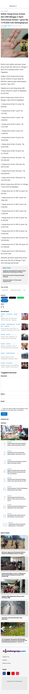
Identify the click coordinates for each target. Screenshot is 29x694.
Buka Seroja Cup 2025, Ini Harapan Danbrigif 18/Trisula (10, 329)
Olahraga (6, 326)
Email (3, 401)
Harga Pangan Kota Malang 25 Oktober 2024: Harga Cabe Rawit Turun (16, 499)
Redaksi (5, 660)
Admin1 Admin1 (7, 25)
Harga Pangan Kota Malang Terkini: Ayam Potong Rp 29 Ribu (10, 366)
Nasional (8, 334)
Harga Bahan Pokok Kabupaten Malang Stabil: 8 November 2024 (10, 358)
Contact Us (6, 656)
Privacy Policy (7, 663)
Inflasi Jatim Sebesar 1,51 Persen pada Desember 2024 (9, 337)
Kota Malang (9, 314)
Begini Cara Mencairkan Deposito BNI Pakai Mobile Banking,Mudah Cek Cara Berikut (16, 472)
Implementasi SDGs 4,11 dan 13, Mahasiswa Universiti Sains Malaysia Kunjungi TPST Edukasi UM (13, 575)
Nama (3, 394)
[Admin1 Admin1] (3, 307)
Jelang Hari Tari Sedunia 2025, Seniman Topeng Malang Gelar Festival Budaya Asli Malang (9, 319)
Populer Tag (5, 419)
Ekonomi (3, 314)
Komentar (4, 376)
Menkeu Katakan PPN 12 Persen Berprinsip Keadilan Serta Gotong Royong (9, 347)
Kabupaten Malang (10, 324)
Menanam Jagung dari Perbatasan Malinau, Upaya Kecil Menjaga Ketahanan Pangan (13, 552)
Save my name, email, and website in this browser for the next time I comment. (14, 409)
